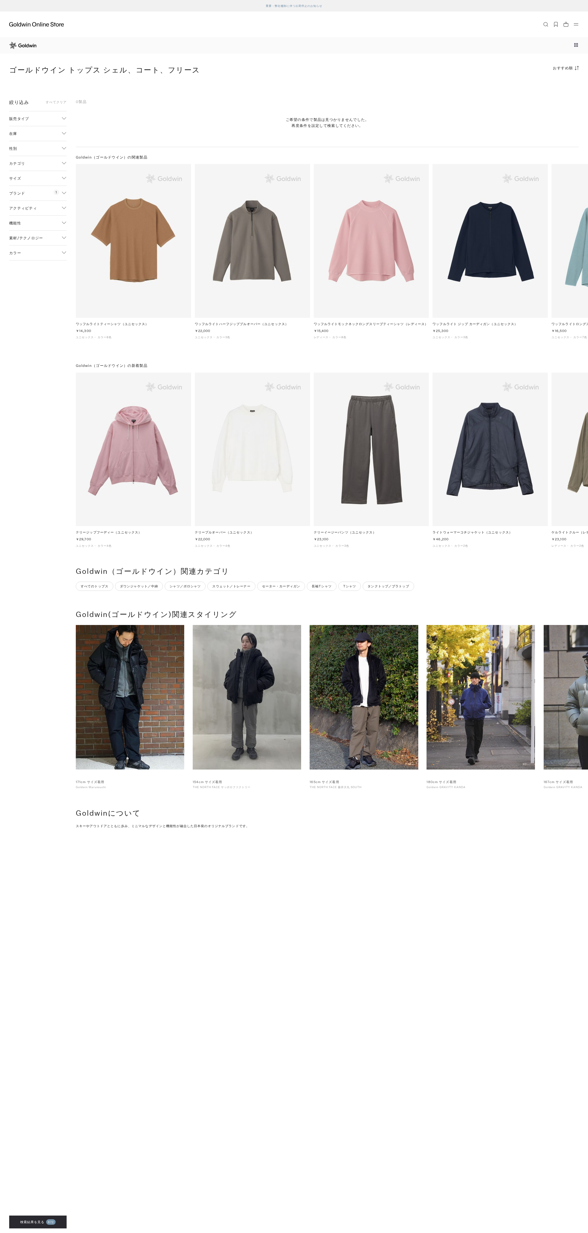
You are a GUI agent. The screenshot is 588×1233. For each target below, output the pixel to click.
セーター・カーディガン (281, 586)
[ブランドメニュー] (576, 45)
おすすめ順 (563, 67)
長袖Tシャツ (322, 586)
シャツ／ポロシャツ (185, 586)
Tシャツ (349, 586)
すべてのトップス (94, 586)
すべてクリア (56, 102)
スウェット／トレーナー (231, 586)
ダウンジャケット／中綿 (139, 586)
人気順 (544, 86)
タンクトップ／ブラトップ (388, 586)
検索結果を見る (37, 1222)
